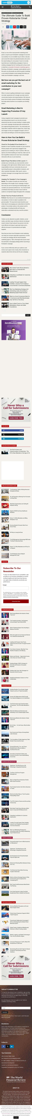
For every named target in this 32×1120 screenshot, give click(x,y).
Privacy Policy (12, 1001)
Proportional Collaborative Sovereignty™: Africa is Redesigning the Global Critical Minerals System (19, 922)
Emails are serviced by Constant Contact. (10, 597)
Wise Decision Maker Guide (8, 1056)
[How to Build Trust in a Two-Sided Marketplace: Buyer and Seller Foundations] (5, 305)
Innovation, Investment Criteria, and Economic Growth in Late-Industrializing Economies (19, 755)
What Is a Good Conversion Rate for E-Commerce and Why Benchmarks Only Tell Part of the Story (20, 298)
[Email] (21, 26)
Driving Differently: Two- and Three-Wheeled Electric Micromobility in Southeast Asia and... (18, 748)
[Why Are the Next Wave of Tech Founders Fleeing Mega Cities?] (5, 795)
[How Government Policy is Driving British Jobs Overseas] (5, 734)
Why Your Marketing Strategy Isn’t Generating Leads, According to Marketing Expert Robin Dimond (19, 290)
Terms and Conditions (6, 1113)
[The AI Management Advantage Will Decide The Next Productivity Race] (5, 541)
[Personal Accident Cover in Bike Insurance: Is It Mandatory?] (5, 843)
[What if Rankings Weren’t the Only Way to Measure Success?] (5, 629)
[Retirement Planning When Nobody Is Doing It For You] (5, 864)
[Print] (24, 26)
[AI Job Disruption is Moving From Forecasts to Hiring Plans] (5, 498)
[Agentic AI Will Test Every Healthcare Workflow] (5, 512)
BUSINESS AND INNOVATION (9, 761)
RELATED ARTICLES (7, 263)
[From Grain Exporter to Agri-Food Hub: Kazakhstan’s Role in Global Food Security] (5, 893)
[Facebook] (7, 26)
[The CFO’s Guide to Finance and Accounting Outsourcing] (5, 803)
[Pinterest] (14, 26)
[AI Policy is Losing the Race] (5, 534)
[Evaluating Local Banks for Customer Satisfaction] (5, 276)
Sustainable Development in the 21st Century (12, 1067)
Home (2, 10)
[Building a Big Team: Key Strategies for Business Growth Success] (5, 672)
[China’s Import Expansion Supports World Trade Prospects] (5, 915)
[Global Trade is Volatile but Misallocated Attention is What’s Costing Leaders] (5, 929)
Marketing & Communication (24, 10)
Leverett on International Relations (9, 1065)
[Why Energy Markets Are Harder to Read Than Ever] (5, 615)
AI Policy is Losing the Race (16, 532)
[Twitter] (11, 26)
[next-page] (5, 311)
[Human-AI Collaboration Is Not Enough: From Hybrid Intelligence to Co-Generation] (5, 698)
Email (4, 585)
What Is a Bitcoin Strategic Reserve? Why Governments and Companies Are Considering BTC (19, 879)
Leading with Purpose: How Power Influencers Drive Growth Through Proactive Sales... (20, 643)
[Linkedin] (17, 26)
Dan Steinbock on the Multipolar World (10, 1058)
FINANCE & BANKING (7, 837)
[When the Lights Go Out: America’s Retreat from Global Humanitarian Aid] (5, 636)
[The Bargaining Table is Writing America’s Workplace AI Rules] (5, 491)
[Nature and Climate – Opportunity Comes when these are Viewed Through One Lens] (5, 658)
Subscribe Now (16, 601)
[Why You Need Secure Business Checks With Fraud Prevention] (5, 781)
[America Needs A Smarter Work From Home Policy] (5, 527)
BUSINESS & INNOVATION (11, 10)
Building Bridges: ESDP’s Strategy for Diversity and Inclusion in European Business (18, 665)
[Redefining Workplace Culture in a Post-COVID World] (5, 679)
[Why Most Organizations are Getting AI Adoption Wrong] (5, 505)
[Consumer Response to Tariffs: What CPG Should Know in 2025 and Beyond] (5, 943)
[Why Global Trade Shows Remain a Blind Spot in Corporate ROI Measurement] (5, 269)
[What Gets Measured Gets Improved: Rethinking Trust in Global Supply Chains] (5, 712)
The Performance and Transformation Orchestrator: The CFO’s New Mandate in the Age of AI (20, 451)
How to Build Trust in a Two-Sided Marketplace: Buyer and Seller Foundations (19, 305)
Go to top (29, 259)
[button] (2, 7)
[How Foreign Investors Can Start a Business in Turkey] (5, 788)
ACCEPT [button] (16, 1117)
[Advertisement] (12, 470)
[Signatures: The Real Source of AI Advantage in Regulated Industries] (5, 767)
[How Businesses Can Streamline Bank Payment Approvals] (5, 857)
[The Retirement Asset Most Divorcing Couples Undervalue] (5, 872)
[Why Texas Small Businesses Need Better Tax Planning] (5, 886)
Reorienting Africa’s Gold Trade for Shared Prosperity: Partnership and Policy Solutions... (20, 950)
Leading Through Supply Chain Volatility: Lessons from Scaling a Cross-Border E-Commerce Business (20, 283)
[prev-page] (2, 311)
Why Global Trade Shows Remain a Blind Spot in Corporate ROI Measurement (19, 269)
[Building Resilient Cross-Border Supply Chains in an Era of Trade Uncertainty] (5, 691)
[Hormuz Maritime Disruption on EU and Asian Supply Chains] (5, 908)
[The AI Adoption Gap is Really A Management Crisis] (5, 555)
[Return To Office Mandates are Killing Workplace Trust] (5, 519)
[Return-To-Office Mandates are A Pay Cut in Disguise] (5, 548)
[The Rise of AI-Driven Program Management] (5, 774)
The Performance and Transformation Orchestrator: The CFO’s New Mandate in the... (19, 705)
